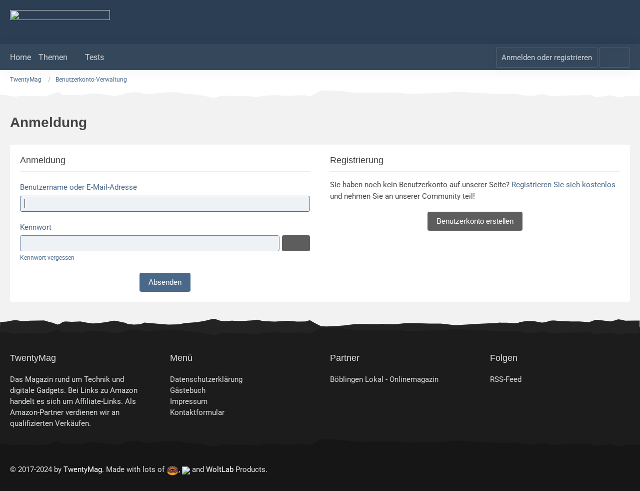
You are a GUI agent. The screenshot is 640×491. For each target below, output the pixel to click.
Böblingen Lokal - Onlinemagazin (384, 379)
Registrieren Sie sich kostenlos (564, 184)
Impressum (189, 401)
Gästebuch (188, 390)
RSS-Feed (506, 379)
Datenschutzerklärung (206, 379)
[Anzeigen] (296, 243)
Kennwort (36, 227)
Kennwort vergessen (47, 257)
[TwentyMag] (320, 22)
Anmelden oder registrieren (547, 57)
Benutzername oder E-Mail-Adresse (78, 187)
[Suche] (615, 58)
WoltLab (220, 469)
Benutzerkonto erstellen (475, 221)
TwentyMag (83, 469)
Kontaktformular (197, 412)
